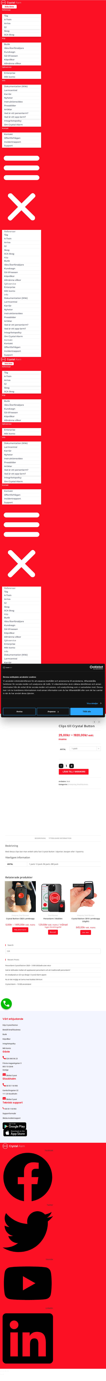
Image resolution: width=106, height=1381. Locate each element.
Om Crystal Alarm (13, 124)
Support (8, 145)
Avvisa (19, 711)
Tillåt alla (87, 711)
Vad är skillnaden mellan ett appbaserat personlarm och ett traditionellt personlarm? (37, 970)
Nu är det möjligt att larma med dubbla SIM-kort (23, 979)
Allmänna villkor (12, 63)
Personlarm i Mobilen (52, 918)
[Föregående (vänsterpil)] (1, 1374)
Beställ (53, 932)
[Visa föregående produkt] (94, 722)
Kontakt (5, 128)
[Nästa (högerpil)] (3, 1374)
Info (3, 81)
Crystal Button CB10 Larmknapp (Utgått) (85, 920)
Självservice (6, 67)
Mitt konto (9, 77)
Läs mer (85, 932)
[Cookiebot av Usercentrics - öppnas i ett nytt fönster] (91, 667)
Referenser (6, 10)
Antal (63, 749)
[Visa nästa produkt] (99, 722)
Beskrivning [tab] (40, 838)
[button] (21, 187)
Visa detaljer (92, 703)
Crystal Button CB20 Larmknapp (20, 918)
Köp (3, 38)
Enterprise (72, 784)
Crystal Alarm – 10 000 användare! (18, 984)
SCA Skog (9, 35)
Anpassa (51, 711)
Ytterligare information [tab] (60, 838)
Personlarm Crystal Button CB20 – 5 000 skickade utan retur (28, 965)
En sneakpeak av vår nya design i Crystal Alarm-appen (25, 975)
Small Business (82, 784)
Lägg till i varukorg (74, 771)
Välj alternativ (20, 930)
